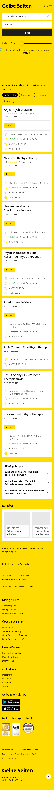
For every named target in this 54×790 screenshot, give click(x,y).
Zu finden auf (10, 669)
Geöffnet (8, 101)
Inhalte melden (9, 758)
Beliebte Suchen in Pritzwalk (15, 564)
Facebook (6, 678)
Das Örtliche (8, 660)
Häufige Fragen (9, 609)
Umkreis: (8, 43)
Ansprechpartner (10, 605)
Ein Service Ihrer (13, 778)
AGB (34, 754)
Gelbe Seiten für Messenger (15, 635)
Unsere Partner (11, 647)
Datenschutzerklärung (27, 749)
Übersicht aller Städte (12, 613)
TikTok (5, 686)
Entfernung (41, 94)
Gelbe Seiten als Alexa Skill (14, 639)
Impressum (7, 749)
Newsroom (7, 627)
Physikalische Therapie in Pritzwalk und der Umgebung (22, 550)
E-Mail (10, 125)
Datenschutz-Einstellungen (15, 754)
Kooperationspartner (12, 653)
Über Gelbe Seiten (13, 621)
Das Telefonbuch (10, 657)
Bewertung (25, 94)
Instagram (7, 675)
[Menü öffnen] (50, 6)
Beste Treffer (10, 94)
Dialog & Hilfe (10, 600)
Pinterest (6, 682)
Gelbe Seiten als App (11, 631)
